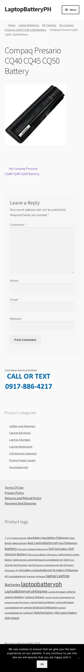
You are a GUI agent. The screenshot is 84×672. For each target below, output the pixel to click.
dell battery (61, 549)
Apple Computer (19, 538)
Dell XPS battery (20, 565)
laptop (51, 576)
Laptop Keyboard (57, 591)
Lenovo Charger (34, 597)
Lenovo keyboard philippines (40, 607)
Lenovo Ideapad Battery (42, 602)
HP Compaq (49, 25)
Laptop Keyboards (20, 446)
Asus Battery (34, 538)
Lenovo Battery (14, 597)
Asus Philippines (68, 543)
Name (14, 280)
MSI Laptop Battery (66, 612)
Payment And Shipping (20, 503)
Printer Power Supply (22, 460)
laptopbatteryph (41, 584)
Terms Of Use (14, 487)
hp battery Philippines (65, 570)
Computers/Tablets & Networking (33, 549)
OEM (7, 618)
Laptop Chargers (19, 440)
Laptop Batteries (29, 25)
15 (10, 538)
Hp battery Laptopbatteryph (35, 570)
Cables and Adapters (22, 426)
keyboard (41, 576)
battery (11, 548)
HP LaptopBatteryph (15, 576)
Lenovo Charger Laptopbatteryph (60, 597)
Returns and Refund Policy (23, 498)
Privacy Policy (14, 493)
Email (14, 300)
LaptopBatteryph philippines (26, 591)
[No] (79, 658)
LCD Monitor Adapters (23, 453)
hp (17, 570)
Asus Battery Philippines (55, 538)
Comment (18, 225)
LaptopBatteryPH (28, 9)
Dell (51, 549)
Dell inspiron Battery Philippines (43, 554)
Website (15, 319)
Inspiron (31, 576)
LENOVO (71, 591)
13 (8, 538)
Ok (42, 664)
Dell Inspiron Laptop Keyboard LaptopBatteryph (38, 559)
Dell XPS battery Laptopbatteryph (44, 565)
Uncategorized (18, 467)
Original (14, 618)
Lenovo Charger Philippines (17, 602)
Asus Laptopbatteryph (43, 543)
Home (11, 25)
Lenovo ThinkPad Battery (38, 612)
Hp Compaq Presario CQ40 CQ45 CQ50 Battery (22, 171)
